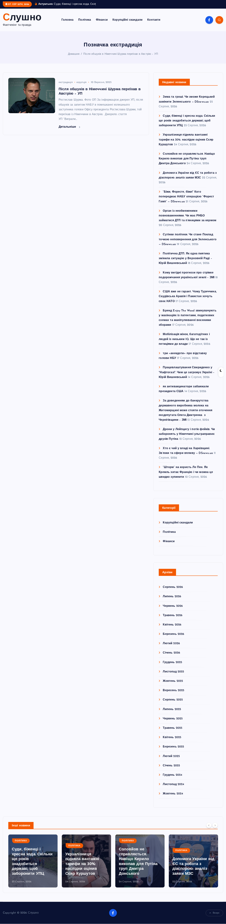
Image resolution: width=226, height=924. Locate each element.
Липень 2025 (172, 709)
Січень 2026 (171, 652)
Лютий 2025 (171, 756)
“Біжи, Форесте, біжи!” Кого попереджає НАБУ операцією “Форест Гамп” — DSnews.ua (186, 196)
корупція (81, 82)
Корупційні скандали (127, 20)
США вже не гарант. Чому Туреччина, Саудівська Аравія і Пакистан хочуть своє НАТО (188, 296)
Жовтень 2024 (173, 793)
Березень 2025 (173, 746)
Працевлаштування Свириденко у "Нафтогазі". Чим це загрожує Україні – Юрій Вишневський (186, 372)
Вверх (216, 913)
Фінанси (102, 20)
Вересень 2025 (173, 690)
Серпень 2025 (173, 699)
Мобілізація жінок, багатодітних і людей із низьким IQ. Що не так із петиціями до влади (184, 339)
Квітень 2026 (172, 624)
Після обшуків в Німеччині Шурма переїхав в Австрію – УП (120, 54)
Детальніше (68, 126)
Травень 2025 (172, 728)
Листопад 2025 (173, 671)
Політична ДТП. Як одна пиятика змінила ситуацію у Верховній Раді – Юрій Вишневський (185, 258)
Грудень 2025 (172, 662)
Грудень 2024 (172, 775)
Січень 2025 (171, 765)
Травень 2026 (172, 615)
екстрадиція (66, 82)
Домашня (73, 54)
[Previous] (209, 825)
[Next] (215, 825)
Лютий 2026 (171, 643)
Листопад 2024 (173, 784)
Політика (84, 20)
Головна (67, 20)
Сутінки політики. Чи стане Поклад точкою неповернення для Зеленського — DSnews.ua (187, 239)
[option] (33, 860)
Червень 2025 (173, 718)
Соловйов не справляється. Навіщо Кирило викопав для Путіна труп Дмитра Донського (187, 159)
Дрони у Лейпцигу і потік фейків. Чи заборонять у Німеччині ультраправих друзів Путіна (187, 434)
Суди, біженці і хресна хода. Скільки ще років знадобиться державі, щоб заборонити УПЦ (187, 121)
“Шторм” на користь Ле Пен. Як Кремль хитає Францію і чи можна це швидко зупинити (186, 472)
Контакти (153, 20)
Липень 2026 (172, 596)
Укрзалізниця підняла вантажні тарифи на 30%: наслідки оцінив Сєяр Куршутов (186, 139)
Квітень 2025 (172, 737)
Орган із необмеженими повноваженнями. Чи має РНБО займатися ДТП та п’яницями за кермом (187, 216)
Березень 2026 (173, 634)
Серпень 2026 (173, 587)
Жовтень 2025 (173, 681)
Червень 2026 (173, 606)
